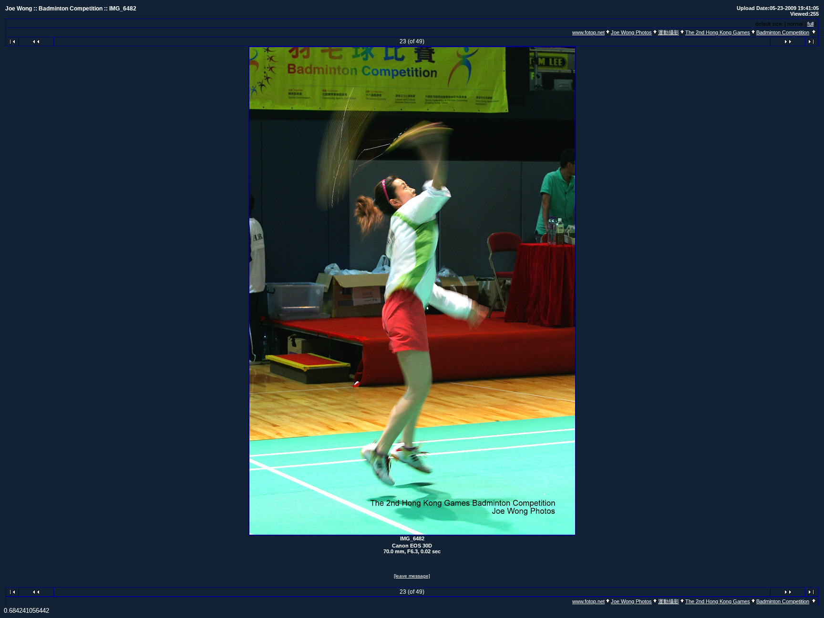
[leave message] (412, 575)
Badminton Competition (782, 32)
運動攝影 (668, 32)
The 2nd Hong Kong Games (717, 32)
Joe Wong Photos (631, 32)
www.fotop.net (588, 32)
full (810, 24)
